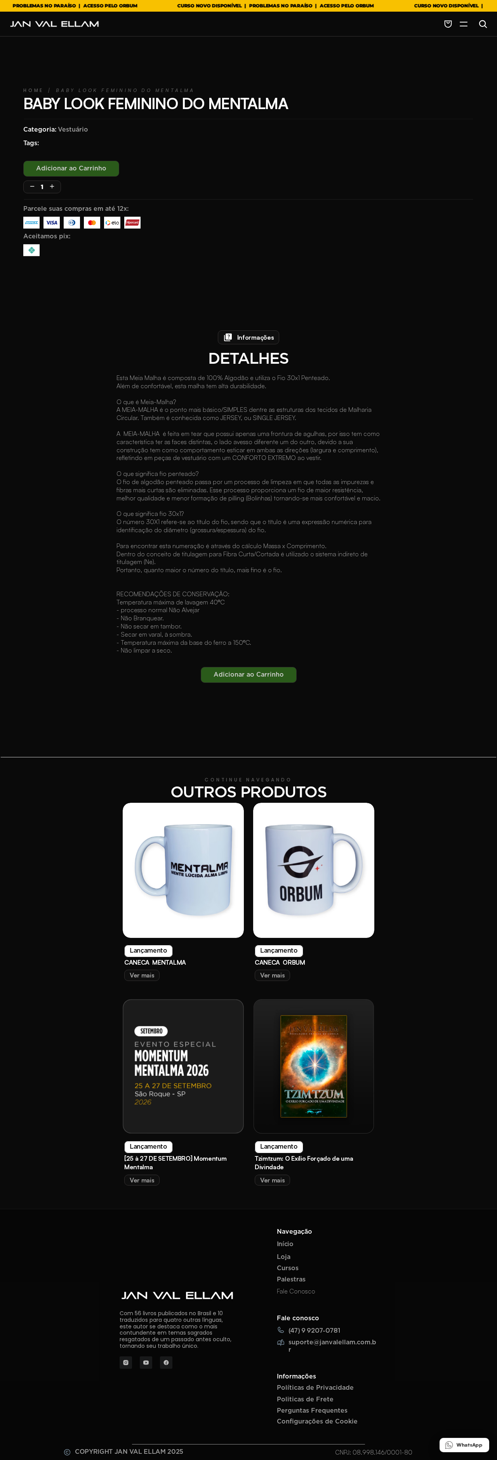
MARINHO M (284, 688)
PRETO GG (145, 688)
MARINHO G (321, 670)
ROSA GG (44, 688)
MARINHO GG (93, 688)
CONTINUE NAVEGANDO (248, 1319)
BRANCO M (194, 688)
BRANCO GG (417, 670)
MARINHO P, (137, 670)
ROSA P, (92, 670)
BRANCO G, (231, 670)
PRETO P (184, 670)
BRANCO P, (47, 670)
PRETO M (332, 688)
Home (33, 574)
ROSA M (239, 688)
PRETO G (369, 670)
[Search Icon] (483, 24)
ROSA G (276, 670)
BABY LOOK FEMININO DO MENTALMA (125, 575)
